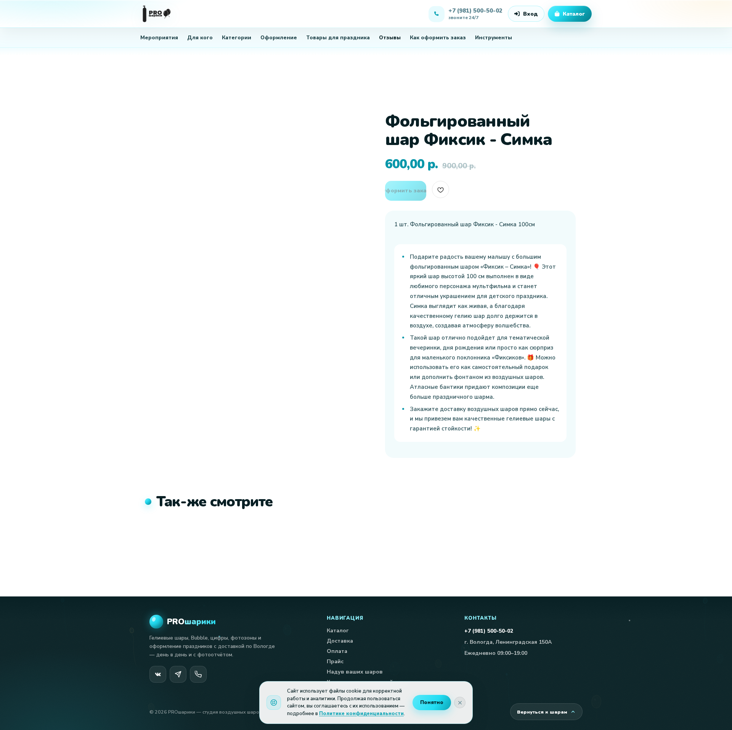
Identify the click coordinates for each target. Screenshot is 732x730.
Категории (236, 37)
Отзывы (390, 37)
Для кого (200, 37)
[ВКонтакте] (157, 674)
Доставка (340, 641)
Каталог (337, 630)
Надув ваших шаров (355, 671)
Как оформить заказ (438, 37)
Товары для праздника (338, 37)
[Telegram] (178, 674)
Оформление (278, 37)
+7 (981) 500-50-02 (488, 631)
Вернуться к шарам (542, 712)
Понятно (431, 702)
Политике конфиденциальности (361, 713)
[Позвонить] (198, 674)
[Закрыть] (460, 702)
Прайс (335, 661)
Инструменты (493, 37)
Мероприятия (159, 37)
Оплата (337, 651)
